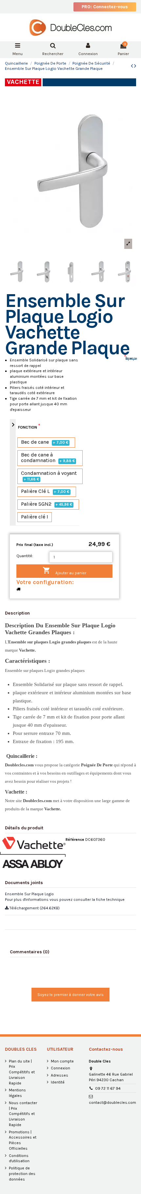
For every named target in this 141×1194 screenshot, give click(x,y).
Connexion (60, 1068)
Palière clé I (34, 517)
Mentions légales (17, 1093)
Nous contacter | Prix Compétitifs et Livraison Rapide (23, 1114)
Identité (58, 1082)
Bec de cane (45, 442)
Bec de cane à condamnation (48, 457)
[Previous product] (132, 66)
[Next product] (135, 66)
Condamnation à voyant (49, 476)
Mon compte (62, 1061)
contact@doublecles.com (112, 1102)
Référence (75, 839)
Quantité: (24, 556)
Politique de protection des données (22, 1174)
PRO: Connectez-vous (105, 7)
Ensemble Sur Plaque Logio (29, 894)
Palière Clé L (45, 491)
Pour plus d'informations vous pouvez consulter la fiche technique (65, 899)
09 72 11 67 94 (108, 1088)
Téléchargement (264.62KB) (34, 908)
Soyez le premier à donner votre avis (70, 994)
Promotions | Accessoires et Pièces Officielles (22, 1140)
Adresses (59, 1075)
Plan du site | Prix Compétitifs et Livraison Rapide (22, 1072)
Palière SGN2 (46, 504)
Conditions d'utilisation (19, 1158)
